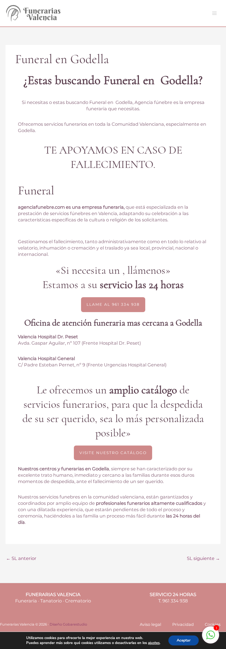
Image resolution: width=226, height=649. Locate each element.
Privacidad (183, 624)
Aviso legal (150, 624)
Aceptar (183, 640)
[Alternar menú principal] (214, 13)
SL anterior (21, 558)
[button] (113, 304)
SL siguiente (203, 558)
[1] (210, 637)
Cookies (212, 624)
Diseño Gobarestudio (68, 624)
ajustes (154, 642)
